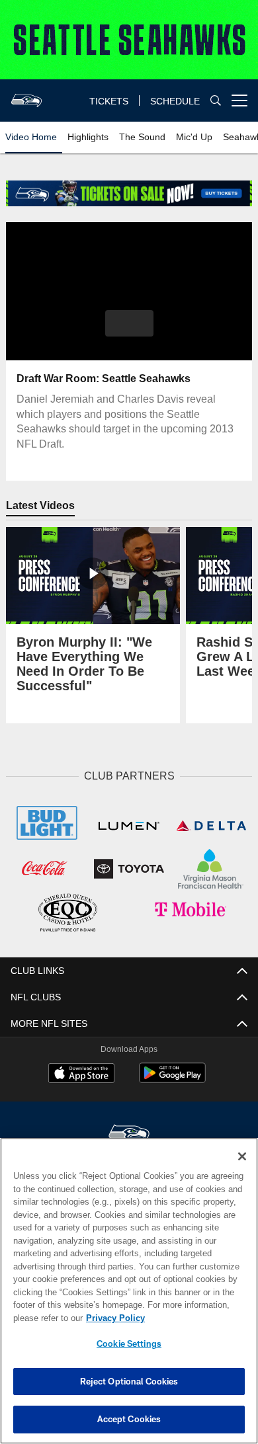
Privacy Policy (112, 1317)
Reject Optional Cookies (129, 1381)
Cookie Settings (129, 1343)
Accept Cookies (129, 1419)
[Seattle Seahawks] (129, 1132)
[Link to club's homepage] (26, 95)
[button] (129, 323)
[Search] (215, 101)
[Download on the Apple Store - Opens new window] (81, 1072)
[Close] (242, 1156)
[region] (129, 1291)
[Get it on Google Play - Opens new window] (172, 1077)
